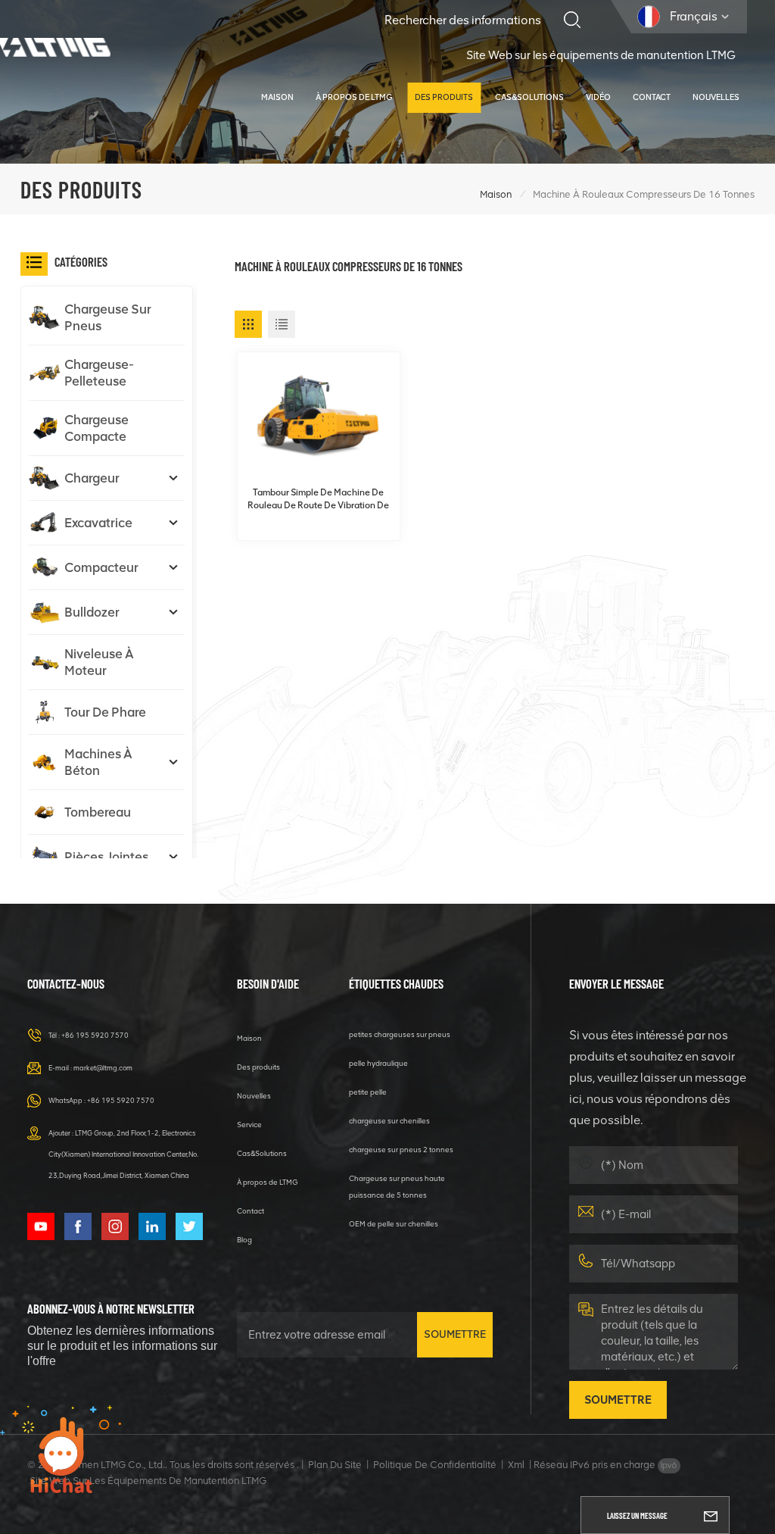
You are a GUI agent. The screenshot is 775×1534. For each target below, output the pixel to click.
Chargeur (92, 478)
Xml (516, 1464)
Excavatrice (98, 522)
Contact (652, 97)
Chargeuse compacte (96, 428)
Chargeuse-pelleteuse (99, 373)
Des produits (444, 97)
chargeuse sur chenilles (389, 1121)
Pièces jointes (106, 856)
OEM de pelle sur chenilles (393, 1224)
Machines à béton (98, 762)
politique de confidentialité (434, 1464)
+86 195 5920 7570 (95, 1035)
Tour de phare (105, 712)
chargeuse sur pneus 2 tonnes (401, 1149)
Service (249, 1124)
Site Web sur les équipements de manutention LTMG (601, 55)
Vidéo (598, 97)
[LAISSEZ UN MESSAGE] (711, 1515)
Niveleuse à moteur (99, 662)
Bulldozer (92, 612)
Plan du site (335, 1464)
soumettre (455, 1334)
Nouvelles (716, 97)
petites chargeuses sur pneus (399, 1034)
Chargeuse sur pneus (107, 317)
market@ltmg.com (102, 1068)
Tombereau (97, 812)
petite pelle (368, 1092)
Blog (244, 1240)
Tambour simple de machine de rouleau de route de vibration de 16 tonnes (318, 499)
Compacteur (101, 567)
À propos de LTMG (354, 97)
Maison (277, 97)
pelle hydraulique (378, 1063)
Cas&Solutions (529, 97)
